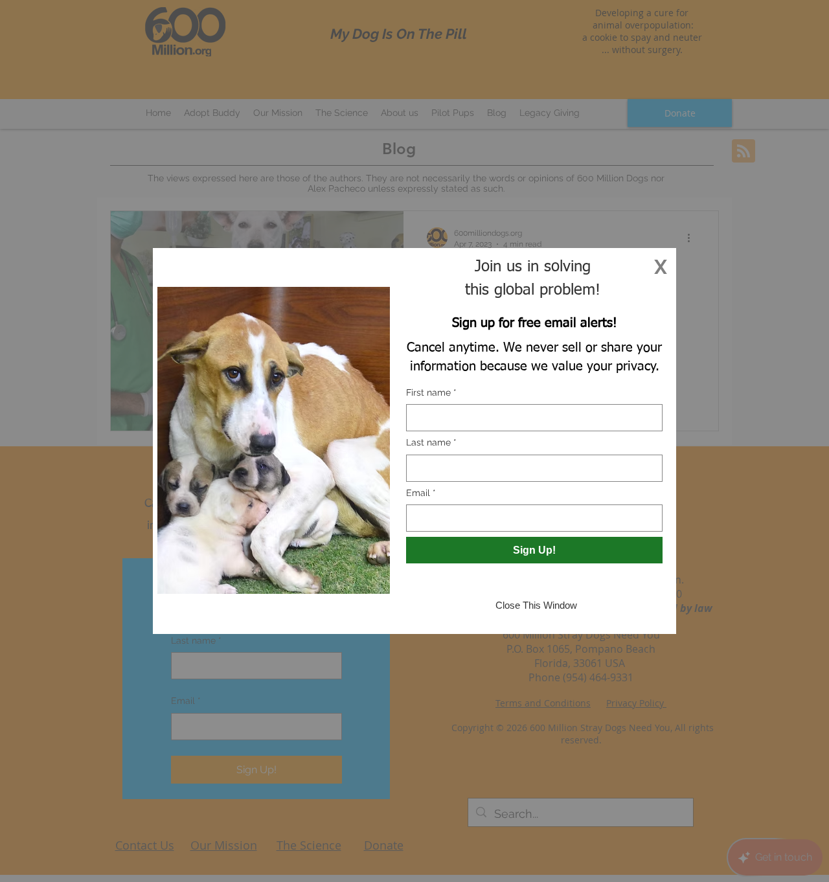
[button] (660, 267)
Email (421, 493)
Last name (431, 442)
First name (431, 392)
